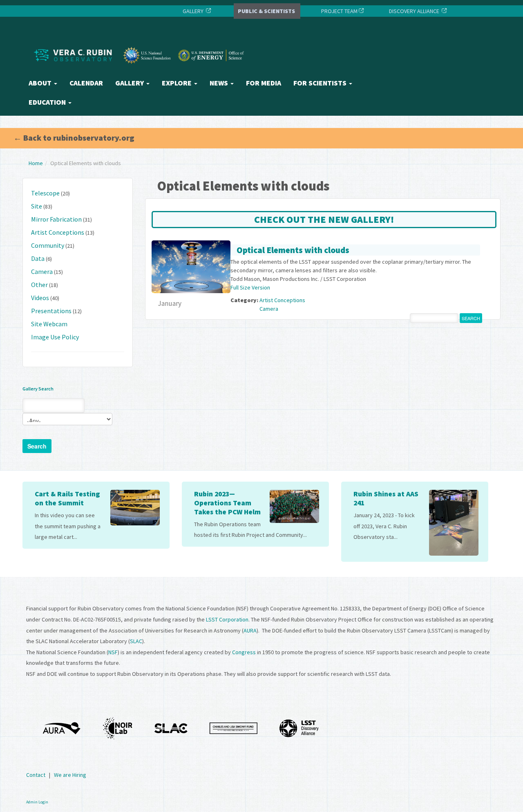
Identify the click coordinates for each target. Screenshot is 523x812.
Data (38, 258)
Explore (177, 83)
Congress (244, 652)
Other (39, 284)
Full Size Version (250, 287)
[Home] (140, 70)
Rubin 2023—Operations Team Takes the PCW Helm (227, 502)
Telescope (45, 193)
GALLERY (193, 11)
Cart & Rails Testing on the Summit (67, 498)
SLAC (136, 641)
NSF (113, 652)
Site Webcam (49, 324)
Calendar (86, 83)
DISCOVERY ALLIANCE (414, 11)
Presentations (51, 311)
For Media (263, 83)
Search (37, 446)
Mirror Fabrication (56, 219)
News (220, 83)
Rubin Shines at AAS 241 (385, 498)
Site (36, 206)
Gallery (130, 83)
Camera (42, 271)
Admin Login (37, 802)
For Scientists (320, 83)
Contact (35, 774)
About (41, 83)
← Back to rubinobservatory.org (73, 137)
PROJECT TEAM (339, 11)
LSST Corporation (227, 619)
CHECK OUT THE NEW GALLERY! (324, 219)
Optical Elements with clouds (293, 250)
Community (47, 245)
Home (36, 163)
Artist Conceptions (57, 232)
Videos (40, 298)
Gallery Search (38, 389)
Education (48, 102)
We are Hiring (70, 774)
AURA (250, 630)
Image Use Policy (55, 337)
